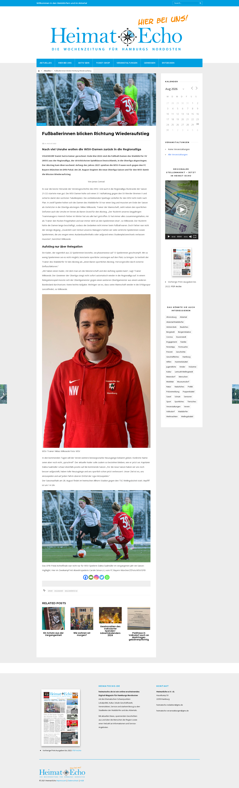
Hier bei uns (65, 63)
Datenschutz (73, 780)
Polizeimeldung (172, 391)
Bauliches (184, 327)
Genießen (149, 63)
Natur (168, 386)
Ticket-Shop (103, 63)
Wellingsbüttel (187, 416)
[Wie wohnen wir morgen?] (82, 618)
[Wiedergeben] (168, 236)
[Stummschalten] (190, 236)
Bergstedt (170, 332)
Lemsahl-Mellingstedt (184, 371)
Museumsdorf (183, 381)
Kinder (182, 366)
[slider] (179, 236)
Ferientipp (170, 347)
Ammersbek (171, 327)
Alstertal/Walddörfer (175, 322)
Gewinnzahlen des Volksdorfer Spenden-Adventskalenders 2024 (110, 631)
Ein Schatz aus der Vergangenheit (53, 634)
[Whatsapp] (107, 577)
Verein (187, 406)
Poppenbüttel (188, 391)
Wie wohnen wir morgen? (81, 634)
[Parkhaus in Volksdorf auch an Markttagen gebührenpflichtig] (138, 618)
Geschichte (180, 352)
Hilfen (168, 362)
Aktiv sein (83, 63)
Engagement (171, 342)
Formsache (183, 347)
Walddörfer (183, 411)
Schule (177, 396)
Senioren (188, 396)
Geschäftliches (172, 357)
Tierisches (192, 401)
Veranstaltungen (127, 63)
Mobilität (170, 381)
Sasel (168, 396)
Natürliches (179, 386)
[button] (181, 209)
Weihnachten (172, 416)
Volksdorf (58, 591)
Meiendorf (170, 376)
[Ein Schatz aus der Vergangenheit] (53, 618)
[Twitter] (101, 577)
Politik (190, 386)
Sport (50, 591)
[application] (181, 209)
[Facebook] (85, 577)
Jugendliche (171, 366)
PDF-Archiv (176, 286)
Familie (183, 342)
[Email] (91, 577)
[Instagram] (96, 577)
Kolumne (192, 366)
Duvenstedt (181, 337)
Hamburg (186, 357)
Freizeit (169, 352)
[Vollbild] (194, 236)
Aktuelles (46, 63)
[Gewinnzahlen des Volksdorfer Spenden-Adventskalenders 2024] (110, 615)
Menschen (183, 376)
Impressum (61, 780)
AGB (82, 780)
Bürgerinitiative (184, 332)
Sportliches (179, 401)
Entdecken (168, 63)
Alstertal (183, 317)
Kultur (168, 371)
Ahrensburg (171, 317)
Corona (169, 337)
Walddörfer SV (71, 591)
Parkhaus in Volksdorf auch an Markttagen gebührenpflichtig (139, 636)
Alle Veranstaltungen (178, 154)
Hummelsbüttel (181, 362)
